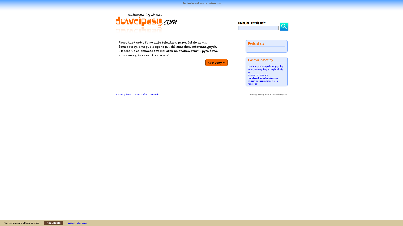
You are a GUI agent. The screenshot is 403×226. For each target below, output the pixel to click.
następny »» (216, 62)
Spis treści (141, 94)
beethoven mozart (258, 74)
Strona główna (123, 94)
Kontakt (154, 94)
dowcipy (253, 94)
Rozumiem (54, 222)
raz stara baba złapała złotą (263, 77)
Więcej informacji (77, 222)
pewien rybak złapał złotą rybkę (265, 66)
